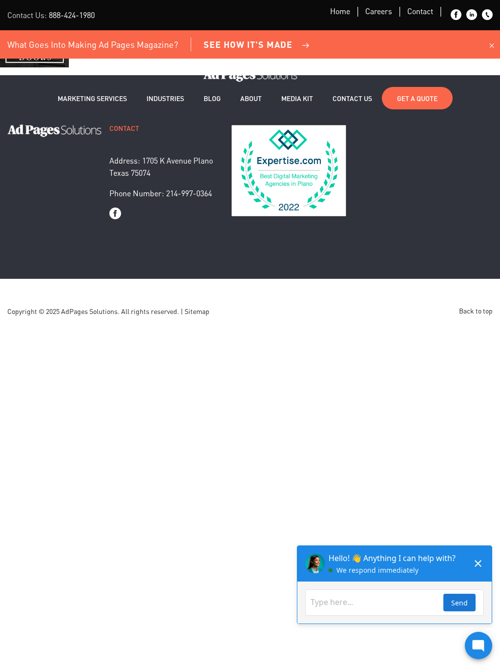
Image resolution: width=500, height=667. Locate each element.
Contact (420, 11)
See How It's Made (248, 44)
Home (340, 11)
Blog (212, 98)
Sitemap (197, 311)
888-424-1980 (72, 15)
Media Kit (297, 98)
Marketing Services (92, 98)
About (251, 98)
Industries (165, 98)
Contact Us (352, 98)
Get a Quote (417, 98)
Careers (378, 11)
